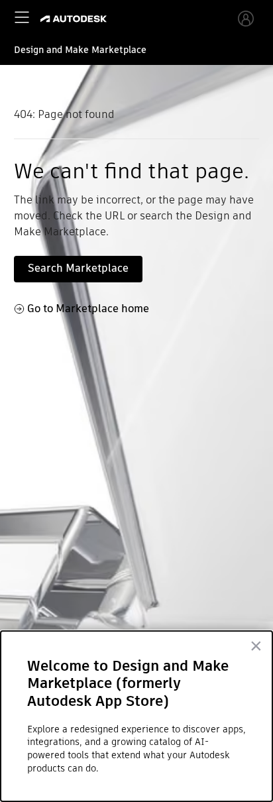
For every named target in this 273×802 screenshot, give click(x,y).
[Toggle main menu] (22, 17)
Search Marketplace (78, 268)
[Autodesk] (75, 19)
